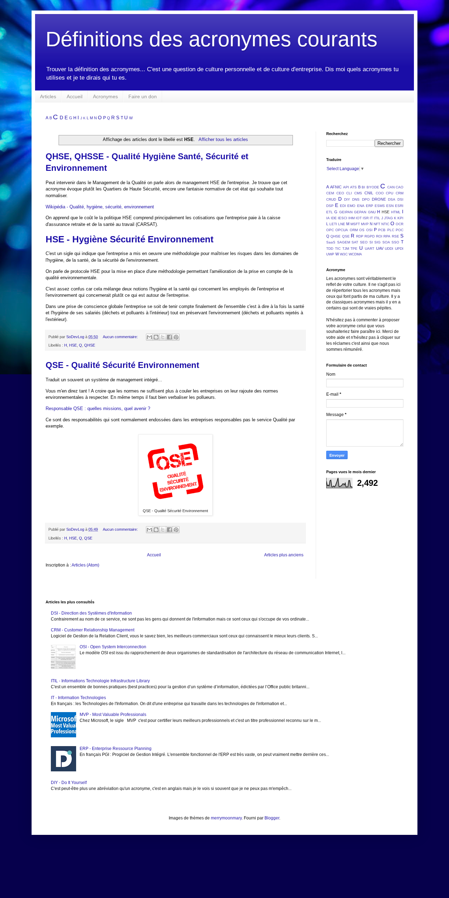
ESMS (380, 206)
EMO (351, 206)
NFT (377, 224)
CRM (399, 193)
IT (371, 218)
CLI (349, 193)
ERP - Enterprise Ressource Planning (116, 748)
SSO (395, 242)
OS (361, 230)
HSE (73, 345)
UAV (379, 248)
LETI (333, 224)
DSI (400, 199)
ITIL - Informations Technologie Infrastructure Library (100, 680)
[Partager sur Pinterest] (176, 337)
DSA (391, 199)
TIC (338, 248)
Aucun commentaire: (121, 337)
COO (380, 193)
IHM (351, 218)
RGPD (369, 236)
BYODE (373, 187)
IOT (359, 218)
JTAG (388, 218)
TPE (353, 248)
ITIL (377, 218)
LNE (341, 224)
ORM (354, 230)
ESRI (399, 206)
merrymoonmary (226, 818)
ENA (360, 206)
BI (363, 187)
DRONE (379, 199)
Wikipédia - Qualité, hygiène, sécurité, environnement (100, 206)
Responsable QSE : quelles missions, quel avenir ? (98, 408)
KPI (400, 218)
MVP (365, 224)
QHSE (89, 345)
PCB (382, 230)
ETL (329, 212)
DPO (366, 199)
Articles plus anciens (283, 554)
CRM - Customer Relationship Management (92, 630)
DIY (347, 199)
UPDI (399, 248)
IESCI (342, 218)
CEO (340, 193)
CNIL (368, 193)
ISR (366, 218)
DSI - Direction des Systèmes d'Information (91, 613)
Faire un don (142, 96)
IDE (334, 218)
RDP (359, 236)
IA (328, 218)
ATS (353, 187)
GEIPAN (346, 212)
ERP (369, 206)
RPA (386, 236)
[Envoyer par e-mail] (149, 337)
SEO (364, 242)
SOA (386, 242)
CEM (330, 193)
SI (371, 242)
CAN (391, 187)
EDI (343, 206)
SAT (354, 242)
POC (399, 230)
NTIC (385, 224)
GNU (372, 212)
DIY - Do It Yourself (69, 782)
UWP (330, 254)
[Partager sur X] (162, 337)
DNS (356, 199)
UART (369, 248)
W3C (344, 254)
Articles (48, 96)
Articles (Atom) (85, 565)
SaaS (330, 242)
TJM (345, 248)
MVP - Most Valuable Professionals (113, 714)
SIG (377, 242)
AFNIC (336, 187)
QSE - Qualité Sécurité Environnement (122, 365)
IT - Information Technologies (78, 697)
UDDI (389, 248)
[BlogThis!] (156, 337)
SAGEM (343, 242)
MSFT (355, 224)
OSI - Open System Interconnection (113, 646)
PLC (390, 230)
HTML (396, 212)
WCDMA (355, 254)
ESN (390, 206)
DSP (330, 206)
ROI (379, 236)
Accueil (74, 96)
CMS (358, 193)
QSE (88, 538)
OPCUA (341, 230)
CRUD (331, 199)
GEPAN (360, 212)
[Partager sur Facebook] (169, 337)
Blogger (271, 818)
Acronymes (105, 96)
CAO (399, 187)
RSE (395, 236)
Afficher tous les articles (223, 139)
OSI (369, 230)
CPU (389, 193)
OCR (399, 224)
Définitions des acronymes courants (211, 39)
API (346, 187)
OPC (330, 230)
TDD (329, 248)
